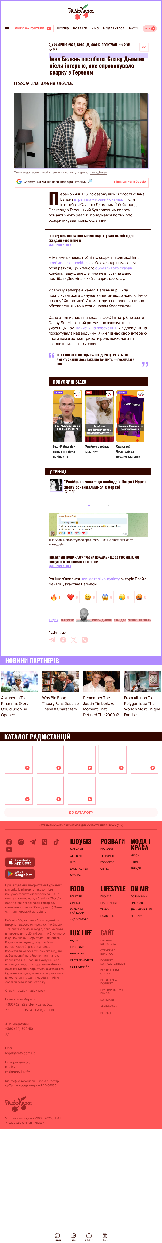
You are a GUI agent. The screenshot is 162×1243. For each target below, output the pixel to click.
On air (140, 888)
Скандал (120, 620)
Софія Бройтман (104, 44)
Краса (135, 855)
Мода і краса (114, 28)
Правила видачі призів (111, 991)
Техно (104, 909)
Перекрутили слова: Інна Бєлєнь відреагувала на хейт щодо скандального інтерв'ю (91, 238)
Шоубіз (63, 28)
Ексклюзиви (79, 868)
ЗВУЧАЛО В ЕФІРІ (141, 909)
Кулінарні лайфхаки (77, 911)
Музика (75, 875)
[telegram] (52, 639)
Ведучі (75, 940)
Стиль (135, 862)
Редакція (106, 1013)
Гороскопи (108, 862)
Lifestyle (113, 888)
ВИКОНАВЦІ (138, 903)
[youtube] (9, 849)
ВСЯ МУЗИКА (139, 896)
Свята (104, 868)
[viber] (84, 639)
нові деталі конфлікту (100, 578)
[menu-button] (7, 28)
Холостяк (67, 620)
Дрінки (75, 903)
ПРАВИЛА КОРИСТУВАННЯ (110, 942)
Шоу (73, 862)
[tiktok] (56, 842)
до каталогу (81, 812)
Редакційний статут (109, 972)
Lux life (81, 932)
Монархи (76, 849)
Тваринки (107, 855)
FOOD (77, 888)
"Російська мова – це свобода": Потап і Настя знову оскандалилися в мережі (105, 484)
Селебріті (76, 855)
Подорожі (107, 916)
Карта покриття (81, 960)
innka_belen (98, 172)
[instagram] (21, 842)
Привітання (108, 903)
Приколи (106, 849)
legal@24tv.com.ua (20, 1053)
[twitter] (74, 639)
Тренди (136, 868)
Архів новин (108, 1006)
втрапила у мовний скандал (99, 199)
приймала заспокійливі (69, 262)
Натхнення (138, 28)
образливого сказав (113, 268)
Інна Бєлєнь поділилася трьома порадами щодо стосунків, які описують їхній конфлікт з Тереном (94, 559)
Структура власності (107, 952)
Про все (106, 896)
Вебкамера (77, 953)
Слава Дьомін (102, 620)
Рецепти (76, 896)
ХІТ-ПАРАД (137, 916)
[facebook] (63, 639)
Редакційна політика (108, 981)
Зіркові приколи (139, 620)
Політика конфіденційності (113, 962)
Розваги (80, 28)
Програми (77, 947)
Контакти (107, 1000)
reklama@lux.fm (18, 1071)
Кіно (95, 28)
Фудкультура (79, 919)
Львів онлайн (79, 966)
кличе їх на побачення (96, 328)
